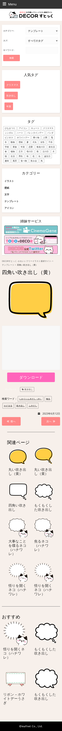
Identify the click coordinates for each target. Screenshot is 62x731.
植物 (13, 151)
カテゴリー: (8, 30)
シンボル (9, 132)
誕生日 (47, 156)
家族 (15, 146)
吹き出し (28, 389)
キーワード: (8, 50)
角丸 (48, 398)
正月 (21, 151)
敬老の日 (41, 146)
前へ (13, 421)
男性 (21, 156)
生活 (13, 156)
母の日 (30, 151)
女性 (42, 142)
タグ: (5, 40)
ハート (20, 132)
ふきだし (33, 405)
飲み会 (34, 160)
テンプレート (11, 201)
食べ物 (24, 160)
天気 (34, 142)
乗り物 (36, 137)
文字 (6, 194)
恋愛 (31, 146)
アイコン (23, 128)
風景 (15, 160)
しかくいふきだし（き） (30, 398)
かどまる (8, 405)
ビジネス (9, 137)
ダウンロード (31, 377)
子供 (50, 142)
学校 (7, 146)
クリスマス (48, 128)
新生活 (52, 146)
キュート (35, 128)
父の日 (45, 151)
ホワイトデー (23, 137)
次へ (49, 421)
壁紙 (21, 142)
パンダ (50, 132)
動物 (13, 142)
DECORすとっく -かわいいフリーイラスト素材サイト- (27, 261)
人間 (45, 137)
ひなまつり (10, 128)
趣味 (7, 160)
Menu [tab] (12, 4)
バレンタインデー (35, 132)
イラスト (9, 180)
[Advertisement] (31, 348)
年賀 (23, 146)
